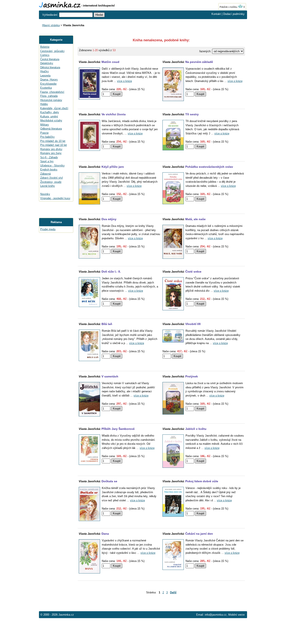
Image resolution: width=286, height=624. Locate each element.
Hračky (44, 71)
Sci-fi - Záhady (49, 157)
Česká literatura (49, 59)
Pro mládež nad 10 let (53, 145)
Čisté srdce (193, 271)
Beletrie (44, 46)
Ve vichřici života (114, 114)
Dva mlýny (109, 219)
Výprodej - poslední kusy (55, 198)
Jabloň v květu (195, 428)
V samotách (110, 376)
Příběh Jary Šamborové (118, 428)
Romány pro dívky (51, 149)
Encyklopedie (48, 83)
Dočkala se (109, 481)
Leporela (45, 75)
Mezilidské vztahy (51, 120)
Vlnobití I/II (193, 324)
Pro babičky (47, 136)
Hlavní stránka (51, 25)
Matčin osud (110, 62)
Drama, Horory (49, 79)
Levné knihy (47, 185)
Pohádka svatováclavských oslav (209, 166)
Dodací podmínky (234, 14)
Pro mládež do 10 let (52, 141)
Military (44, 124)
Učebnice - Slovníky (52, 165)
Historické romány (51, 100)
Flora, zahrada (49, 96)
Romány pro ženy (51, 153)
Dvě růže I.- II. (111, 271)
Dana (105, 533)
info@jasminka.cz (216, 614)
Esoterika (46, 87)
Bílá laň (107, 324)
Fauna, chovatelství (52, 92)
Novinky (45, 194)
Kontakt (216, 14)
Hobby (44, 104)
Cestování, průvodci (52, 51)
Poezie (44, 132)
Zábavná (45, 173)
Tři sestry (192, 114)
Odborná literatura (51, 128)
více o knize (124, 81)
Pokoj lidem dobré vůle (201, 481)
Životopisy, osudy (51, 181)
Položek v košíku (229, 7)
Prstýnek (191, 376)
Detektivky (46, 63)
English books (48, 169)
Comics (44, 55)
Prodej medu (47, 229)
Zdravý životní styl (51, 177)
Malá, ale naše (195, 219)
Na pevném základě (199, 62)
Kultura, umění (49, 116)
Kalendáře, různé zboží (54, 108)
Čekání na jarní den (199, 533)
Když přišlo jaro (113, 166)
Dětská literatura (50, 67)
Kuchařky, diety (49, 112)
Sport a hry (47, 161)
